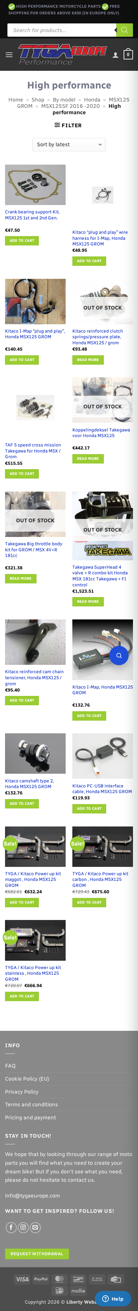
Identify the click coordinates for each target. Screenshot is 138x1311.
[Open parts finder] (119, 655)
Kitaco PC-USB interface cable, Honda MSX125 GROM (102, 788)
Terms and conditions (31, 1104)
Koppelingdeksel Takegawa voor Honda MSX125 (101, 432)
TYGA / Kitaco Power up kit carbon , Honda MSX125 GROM (100, 879)
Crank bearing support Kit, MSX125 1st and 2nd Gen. (32, 214)
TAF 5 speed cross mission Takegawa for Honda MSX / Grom (33, 450)
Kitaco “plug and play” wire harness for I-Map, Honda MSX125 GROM (100, 237)
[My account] (115, 54)
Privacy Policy (22, 1092)
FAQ (10, 1066)
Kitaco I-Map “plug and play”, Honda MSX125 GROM (35, 334)
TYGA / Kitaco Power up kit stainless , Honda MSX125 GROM (33, 973)
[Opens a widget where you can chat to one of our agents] (112, 1299)
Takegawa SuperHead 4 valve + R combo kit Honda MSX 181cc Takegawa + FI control (100, 575)
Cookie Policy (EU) (27, 1079)
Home (15, 100)
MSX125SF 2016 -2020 (70, 106)
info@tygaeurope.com (32, 1195)
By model (64, 100)
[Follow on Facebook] (11, 1227)
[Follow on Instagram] (23, 1227)
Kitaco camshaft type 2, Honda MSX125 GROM (29, 783)
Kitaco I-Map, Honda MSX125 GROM (102, 690)
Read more (88, 360)
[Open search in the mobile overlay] (70, 30)
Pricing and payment (30, 1117)
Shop (37, 100)
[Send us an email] (35, 1227)
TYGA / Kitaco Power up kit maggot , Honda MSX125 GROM (33, 879)
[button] (9, 54)
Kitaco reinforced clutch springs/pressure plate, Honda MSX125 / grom (97, 336)
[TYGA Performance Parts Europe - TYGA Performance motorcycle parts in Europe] (62, 54)
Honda (92, 100)
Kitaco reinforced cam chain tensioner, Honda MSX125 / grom (34, 677)
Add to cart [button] (22, 240)
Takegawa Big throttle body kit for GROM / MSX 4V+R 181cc (33, 549)
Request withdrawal (36, 1253)
